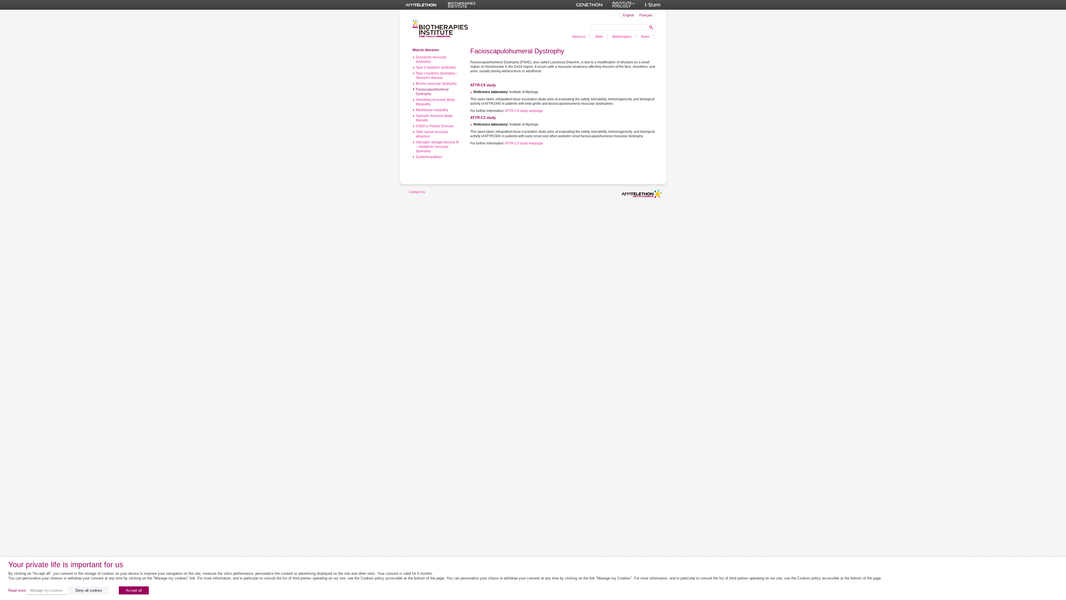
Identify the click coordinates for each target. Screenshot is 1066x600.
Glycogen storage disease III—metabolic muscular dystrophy (437, 146)
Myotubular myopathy (432, 110)
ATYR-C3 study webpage (524, 143)
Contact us (417, 192)
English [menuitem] (628, 15)
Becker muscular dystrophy (436, 84)
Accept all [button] (134, 590)
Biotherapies (622, 37)
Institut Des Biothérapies (440, 28)
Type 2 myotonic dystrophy (436, 67)
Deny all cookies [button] (89, 590)
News (645, 37)
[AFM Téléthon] (421, 5)
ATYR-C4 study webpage (524, 111)
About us (578, 37)
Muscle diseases (426, 50)
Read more (17, 590)
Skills (599, 37)
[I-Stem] (652, 5)
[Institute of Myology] (623, 5)
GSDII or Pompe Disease (435, 126)
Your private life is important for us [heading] (65, 565)
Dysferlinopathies (429, 157)
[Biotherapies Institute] (461, 5)
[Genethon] (589, 5)
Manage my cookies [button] (46, 590)
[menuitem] (628, 15)
